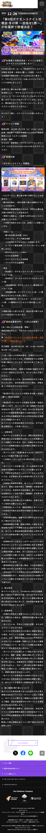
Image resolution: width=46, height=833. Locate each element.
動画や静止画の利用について (11, 768)
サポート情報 (7, 763)
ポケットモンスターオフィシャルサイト (14, 779)
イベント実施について (10, 774)
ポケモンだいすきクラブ (10, 784)
